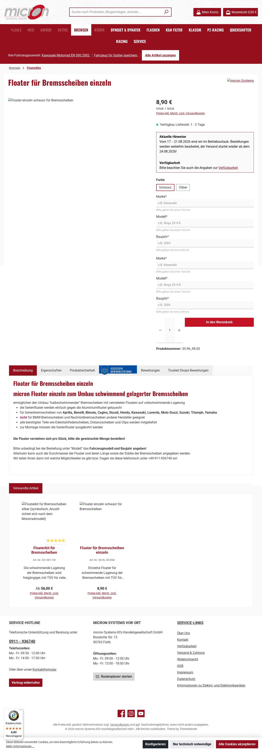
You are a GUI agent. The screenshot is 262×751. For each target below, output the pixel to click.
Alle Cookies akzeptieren (237, 744)
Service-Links (190, 623)
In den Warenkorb (219, 322)
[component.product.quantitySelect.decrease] (160, 330)
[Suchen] (166, 12)
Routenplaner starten (116, 676)
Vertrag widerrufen (26, 683)
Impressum (185, 672)
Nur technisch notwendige (192, 744)
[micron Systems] (240, 80)
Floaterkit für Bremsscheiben (44, 550)
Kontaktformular (44, 669)
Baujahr (162, 237)
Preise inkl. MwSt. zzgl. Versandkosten (180, 113)
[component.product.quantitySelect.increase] (179, 330)
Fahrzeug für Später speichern (116, 55)
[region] (78, 142)
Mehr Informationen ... (20, 746)
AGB (180, 666)
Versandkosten (119, 724)
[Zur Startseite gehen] (26, 12)
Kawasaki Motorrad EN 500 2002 (66, 55)
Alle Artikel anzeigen (160, 55)
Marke (161, 197)
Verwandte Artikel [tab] (25, 488)
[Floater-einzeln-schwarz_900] (78, 142)
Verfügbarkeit (228, 168)
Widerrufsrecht (187, 659)
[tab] (23, 370)
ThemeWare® (188, 729)
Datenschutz (186, 679)
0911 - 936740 (22, 641)
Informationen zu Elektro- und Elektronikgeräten (211, 685)
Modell (161, 217)
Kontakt (182, 640)
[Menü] (20, 710)
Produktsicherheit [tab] (82, 370)
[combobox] (116, 12)
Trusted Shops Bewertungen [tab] (188, 370)
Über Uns (183, 633)
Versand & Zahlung (191, 653)
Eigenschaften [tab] (51, 370)
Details (44, 590)
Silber (183, 187)
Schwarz (165, 187)
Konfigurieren (155, 744)
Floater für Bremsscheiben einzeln (102, 550)
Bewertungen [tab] (150, 370)
